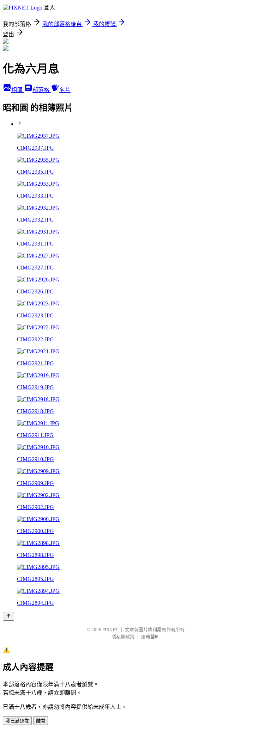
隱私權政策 (123, 636)
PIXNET (110, 629)
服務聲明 (150, 636)
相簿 (17, 90)
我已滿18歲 (17, 721)
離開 (40, 721)
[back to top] (8, 616)
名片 (65, 90)
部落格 (41, 90)
